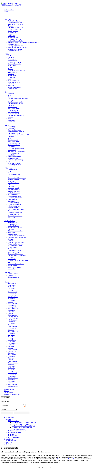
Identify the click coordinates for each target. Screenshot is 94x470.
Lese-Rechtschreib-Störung (16, 103)
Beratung (10, 100)
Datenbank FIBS (13, 128)
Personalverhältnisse (14, 189)
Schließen (6, 397)
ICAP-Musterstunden (14, 163)
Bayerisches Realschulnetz (10, 3)
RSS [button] (20, 5)
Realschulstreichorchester (15, 41)
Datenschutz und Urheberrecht (17, 178)
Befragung (11, 257)
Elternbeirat (11, 120)
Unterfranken (12, 376)
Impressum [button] (8, 5)
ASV (9, 184)
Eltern (6, 92)
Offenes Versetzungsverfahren (17, 148)
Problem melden (9, 10)
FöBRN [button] (3, 5)
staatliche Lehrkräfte (14, 191)
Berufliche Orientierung (15, 29)
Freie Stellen (11, 155)
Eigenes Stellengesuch (14, 156)
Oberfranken (11, 341)
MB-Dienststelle (13, 285)
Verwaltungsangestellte (14, 196)
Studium (10, 240)
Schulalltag (11, 93)
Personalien (11, 146)
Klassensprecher (13, 59)
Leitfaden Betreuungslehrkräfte (17, 237)
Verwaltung (11, 181)
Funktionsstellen (13, 199)
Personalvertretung (13, 202)
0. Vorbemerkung (9, 417)
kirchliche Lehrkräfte (14, 193)
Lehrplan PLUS (12, 275)
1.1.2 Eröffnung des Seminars (20, 424)
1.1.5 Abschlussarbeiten (19, 429)
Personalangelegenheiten (15, 198)
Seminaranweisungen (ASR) (16, 179)
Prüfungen (11, 105)
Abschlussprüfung (13, 113)
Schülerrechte (12, 75)
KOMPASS (11, 36)
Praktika (10, 249)
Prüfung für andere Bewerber (16, 115)
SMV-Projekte (12, 65)
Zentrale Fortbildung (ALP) (16, 131)
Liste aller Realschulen (14, 50)
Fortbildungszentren (14, 133)
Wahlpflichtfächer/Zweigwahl (16, 70)
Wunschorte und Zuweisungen (17, 255)
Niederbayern (12, 295)
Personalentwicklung (14, 214)
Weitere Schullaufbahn (14, 87)
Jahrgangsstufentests (14, 108)
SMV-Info (11, 57)
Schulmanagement (13, 188)
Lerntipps (11, 74)
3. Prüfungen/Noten (10, 440)
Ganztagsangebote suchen (15, 46)
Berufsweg (11, 84)
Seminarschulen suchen (15, 49)
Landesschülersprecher (14, 64)
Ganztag (10, 338)
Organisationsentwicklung (15, 216)
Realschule (7, 19)
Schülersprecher (12, 60)
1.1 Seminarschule (13, 421)
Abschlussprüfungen (14, 143)
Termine (10, 26)
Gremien (10, 117)
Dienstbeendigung (13, 153)
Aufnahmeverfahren (14, 145)
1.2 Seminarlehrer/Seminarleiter (17, 431)
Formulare (11, 186)
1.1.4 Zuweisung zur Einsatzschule (22, 427)
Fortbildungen (12, 126)
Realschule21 (12, 32)
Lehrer (6, 125)
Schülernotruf (12, 77)
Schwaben (11, 364)
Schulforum (11, 122)
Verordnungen (12, 173)
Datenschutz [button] (15, 5)
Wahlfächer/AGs (13, 72)
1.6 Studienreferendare (14, 437)
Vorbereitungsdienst (14, 252)
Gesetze (10, 171)
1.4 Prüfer (11, 434)
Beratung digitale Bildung (15, 160)
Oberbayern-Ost (12, 307)
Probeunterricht (12, 107)
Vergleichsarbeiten (13, 112)
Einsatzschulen (12, 234)
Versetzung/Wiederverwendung (17, 151)
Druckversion (8, 442)
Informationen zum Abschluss (16, 27)
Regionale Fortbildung (14, 130)
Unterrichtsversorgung (14, 204)
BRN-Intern (11, 217)
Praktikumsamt (12, 292)
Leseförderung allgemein (15, 102)
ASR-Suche (7, 444)
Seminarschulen (12, 222)
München (11, 330)
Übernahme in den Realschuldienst (18, 260)
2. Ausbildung (8, 439)
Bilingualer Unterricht (14, 39)
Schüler (6, 54)
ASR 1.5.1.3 (60, 459)
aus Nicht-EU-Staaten (14, 267)
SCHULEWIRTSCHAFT (15, 80)
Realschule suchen (13, 44)
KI (9, 161)
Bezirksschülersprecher (14, 62)
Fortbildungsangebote (14, 164)
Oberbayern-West (13, 318)
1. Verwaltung (8, 419)
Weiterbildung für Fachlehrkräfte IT (18, 135)
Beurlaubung (12, 150)
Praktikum (11, 85)
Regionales (11, 288)
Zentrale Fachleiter (13, 226)
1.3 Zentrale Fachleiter (14, 432)
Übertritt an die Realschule (16, 22)
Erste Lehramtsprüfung (14, 250)
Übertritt (10, 97)
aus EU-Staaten (12, 265)
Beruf (9, 79)
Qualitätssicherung (13, 211)
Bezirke (6, 282)
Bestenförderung (13, 37)
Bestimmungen (12, 169)
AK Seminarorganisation (15, 231)
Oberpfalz (11, 353)
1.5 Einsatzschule (13, 436)
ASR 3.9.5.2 (70, 459)
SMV (9, 55)
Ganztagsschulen (13, 31)
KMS (9, 176)
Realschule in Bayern (14, 21)
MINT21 (10, 34)
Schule (10, 67)
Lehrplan (7, 272)
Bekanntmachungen (14, 174)
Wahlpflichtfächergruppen (15, 24)
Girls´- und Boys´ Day (14, 82)
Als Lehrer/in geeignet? (15, 245)
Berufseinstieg (12, 259)
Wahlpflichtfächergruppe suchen (17, 47)
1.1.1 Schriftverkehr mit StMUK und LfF (24, 422)
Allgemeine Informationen (15, 244)
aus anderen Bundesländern (16, 264)
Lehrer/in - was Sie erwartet (16, 242)
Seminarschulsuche (13, 224)
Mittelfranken (12, 283)
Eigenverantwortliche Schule (16, 209)
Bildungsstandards (13, 277)
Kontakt (6, 11)
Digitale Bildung (13, 158)
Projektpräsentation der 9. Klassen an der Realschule (23, 42)
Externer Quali (12, 88)
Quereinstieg (11, 269)
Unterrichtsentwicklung (15, 212)
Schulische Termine (13, 183)
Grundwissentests (13, 110)
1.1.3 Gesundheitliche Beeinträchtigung (23, 426)
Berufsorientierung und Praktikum (18, 98)
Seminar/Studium (9, 221)
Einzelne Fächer (12, 274)
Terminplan (11, 232)
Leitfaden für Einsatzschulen (16, 236)
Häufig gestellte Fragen (15, 227)
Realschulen (11, 287)
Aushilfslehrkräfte (13, 194)
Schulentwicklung (13, 207)
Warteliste (11, 262)
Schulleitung (8, 168)
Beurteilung (11, 201)
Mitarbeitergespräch (14, 206)
